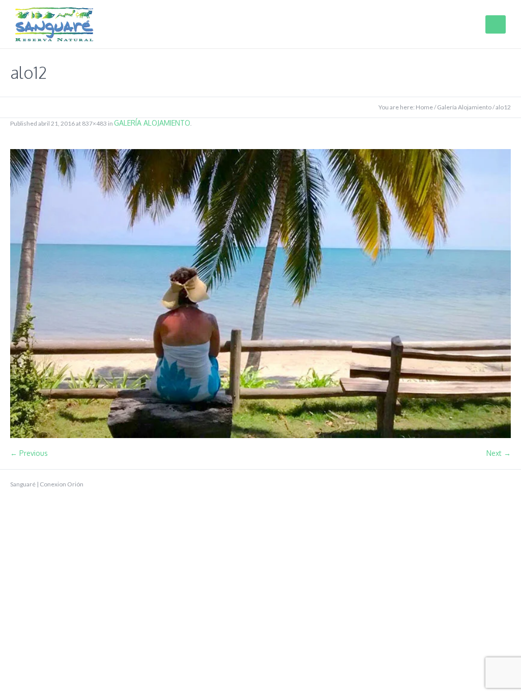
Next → (498, 453)
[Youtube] (489, 484)
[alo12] (260, 293)
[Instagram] (506, 484)
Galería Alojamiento (464, 107)
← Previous (29, 453)
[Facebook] (473, 484)
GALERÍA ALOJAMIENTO (152, 123)
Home (424, 107)
